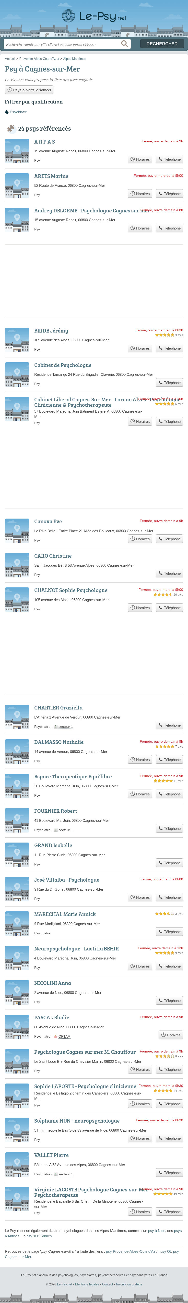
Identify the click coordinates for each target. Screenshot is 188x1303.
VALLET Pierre (51, 1155)
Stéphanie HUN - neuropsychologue (77, 1120)
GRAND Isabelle (53, 845)
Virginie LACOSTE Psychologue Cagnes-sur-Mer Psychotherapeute (91, 1192)
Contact (107, 1284)
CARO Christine (53, 555)
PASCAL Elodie (51, 1017)
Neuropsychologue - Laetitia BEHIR (76, 948)
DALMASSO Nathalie (59, 742)
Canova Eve (48, 521)
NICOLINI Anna (52, 983)
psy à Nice (156, 1231)
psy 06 (165, 1251)
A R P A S (44, 141)
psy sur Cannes (39, 1236)
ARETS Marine (51, 176)
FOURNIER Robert (55, 810)
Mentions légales (87, 1284)
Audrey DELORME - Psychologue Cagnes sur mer (92, 210)
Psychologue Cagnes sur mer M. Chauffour (85, 1051)
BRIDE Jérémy (51, 330)
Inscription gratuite (129, 1284)
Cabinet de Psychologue (63, 365)
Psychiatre (18, 112)
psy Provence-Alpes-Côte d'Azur (132, 1251)
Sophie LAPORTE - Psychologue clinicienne (85, 1086)
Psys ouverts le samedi (31, 90)
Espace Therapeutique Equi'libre (73, 776)
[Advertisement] (94, 264)
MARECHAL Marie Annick (65, 914)
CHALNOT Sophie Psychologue (70, 590)
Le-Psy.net (94, 20)
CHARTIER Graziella (58, 707)
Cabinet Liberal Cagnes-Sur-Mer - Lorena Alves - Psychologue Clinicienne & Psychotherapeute (107, 402)
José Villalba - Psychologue (66, 879)
